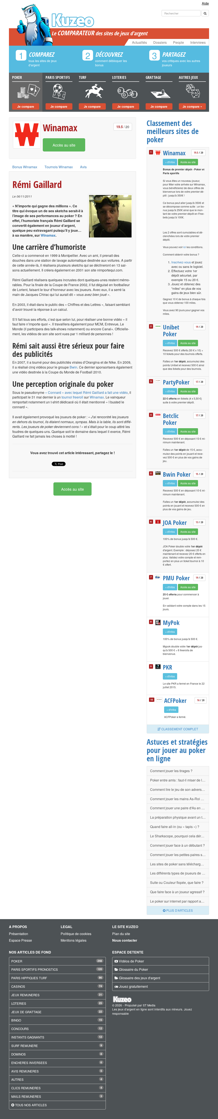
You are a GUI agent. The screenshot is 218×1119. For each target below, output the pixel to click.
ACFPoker (175, 700)
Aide (205, 3)
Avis (83, 166)
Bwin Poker (177, 474)
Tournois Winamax (58, 166)
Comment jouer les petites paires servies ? (179, 854)
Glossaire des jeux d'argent (139, 977)
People (178, 42)
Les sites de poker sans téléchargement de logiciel (179, 864)
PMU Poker (176, 578)
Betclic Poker (171, 419)
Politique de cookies (76, 933)
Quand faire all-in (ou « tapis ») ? (174, 826)
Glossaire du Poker (133, 969)
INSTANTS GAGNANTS (27, 1037)
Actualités (139, 42)
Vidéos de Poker (131, 961)
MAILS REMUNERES (26, 1096)
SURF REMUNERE (24, 1045)
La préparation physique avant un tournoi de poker (179, 817)
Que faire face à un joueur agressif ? (177, 891)
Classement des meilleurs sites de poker (173, 131)
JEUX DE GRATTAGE (26, 1012)
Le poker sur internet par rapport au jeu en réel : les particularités (179, 901)
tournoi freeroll (72, 397)
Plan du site (121, 933)
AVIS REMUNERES (25, 1071)
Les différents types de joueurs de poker (179, 873)
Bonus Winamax (24, 166)
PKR (167, 667)
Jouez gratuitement (133, 986)
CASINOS (18, 986)
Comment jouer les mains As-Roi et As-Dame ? (179, 798)
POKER (16, 961)
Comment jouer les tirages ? (171, 770)
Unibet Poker (171, 330)
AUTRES (17, 1079)
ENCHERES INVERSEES (29, 1062)
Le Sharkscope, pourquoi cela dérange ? (179, 836)
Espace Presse (20, 940)
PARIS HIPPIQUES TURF (29, 978)
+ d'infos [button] (170, 162)
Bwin (73, 367)
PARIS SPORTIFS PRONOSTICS (34, 969)
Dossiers (160, 42)
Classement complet (179, 729)
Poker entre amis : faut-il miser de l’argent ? (179, 780)
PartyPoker (176, 382)
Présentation (18, 933)
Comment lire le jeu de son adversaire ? (179, 789)
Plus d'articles (179, 910)
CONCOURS (20, 1028)
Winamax (60, 127)
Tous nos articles (31, 1105)
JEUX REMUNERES (25, 995)
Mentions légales (73, 940)
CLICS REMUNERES (26, 1088)
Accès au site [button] (64, 145)
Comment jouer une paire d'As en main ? (179, 807)
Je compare (25, 106)
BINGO (16, 1020)
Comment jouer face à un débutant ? (177, 845)
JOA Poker (175, 522)
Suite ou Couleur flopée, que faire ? (177, 882)
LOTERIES (18, 1003)
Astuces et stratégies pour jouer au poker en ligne (177, 750)
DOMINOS (18, 1054)
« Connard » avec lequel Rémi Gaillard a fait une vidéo (86, 392)
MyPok (171, 622)
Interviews (198, 42)
